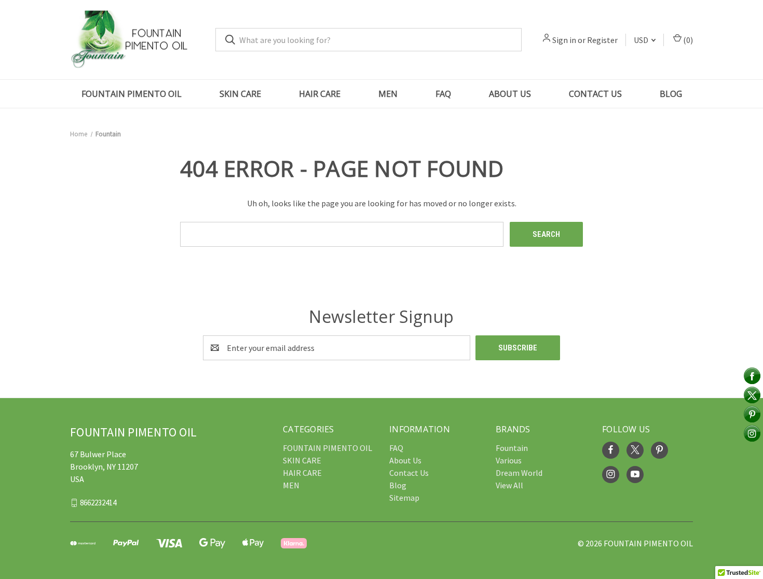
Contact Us (595, 94)
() (687, 40)
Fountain (512, 448)
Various (509, 460)
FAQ (443, 94)
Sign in (564, 40)
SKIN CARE (240, 94)
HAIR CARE (319, 94)
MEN (388, 94)
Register (602, 40)
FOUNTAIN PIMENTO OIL (131, 94)
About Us (510, 94)
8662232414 (98, 502)
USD (642, 40)
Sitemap (404, 497)
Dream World (519, 473)
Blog (671, 94)
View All (509, 485)
